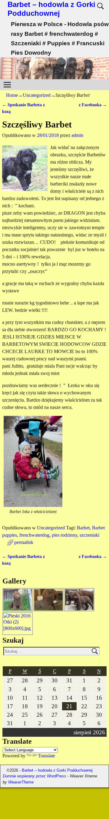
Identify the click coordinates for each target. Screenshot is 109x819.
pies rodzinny (64, 535)
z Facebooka (93, 104)
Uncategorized (37, 95)
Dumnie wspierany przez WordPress (34, 776)
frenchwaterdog (34, 535)
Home (12, 95)
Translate (46, 755)
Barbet (83, 527)
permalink (23, 542)
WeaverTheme (21, 782)
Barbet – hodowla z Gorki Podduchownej (51, 8)
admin (77, 135)
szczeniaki (89, 535)
